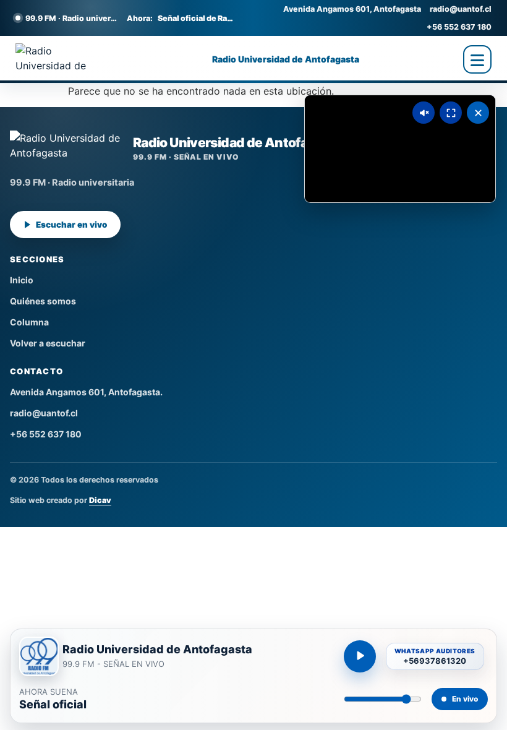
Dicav (100, 500)
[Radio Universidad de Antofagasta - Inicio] (61, 59)
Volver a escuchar (47, 343)
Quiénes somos (43, 301)
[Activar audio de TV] (423, 112)
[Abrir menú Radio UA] (477, 59)
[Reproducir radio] (360, 656)
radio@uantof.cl (461, 9)
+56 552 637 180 (459, 27)
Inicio (21, 280)
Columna (29, 322)
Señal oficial (53, 704)
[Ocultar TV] (478, 112)
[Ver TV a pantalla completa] (451, 112)
